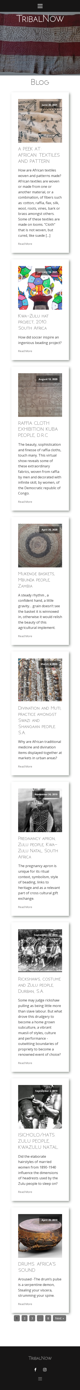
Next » (59, 1318)
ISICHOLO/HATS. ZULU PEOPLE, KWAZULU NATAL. (38, 1141)
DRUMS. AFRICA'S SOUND (37, 1267)
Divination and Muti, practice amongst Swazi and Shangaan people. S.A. (39, 720)
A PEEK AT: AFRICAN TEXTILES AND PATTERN (39, 155)
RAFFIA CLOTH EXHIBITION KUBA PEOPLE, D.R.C (38, 429)
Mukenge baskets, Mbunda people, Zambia (36, 580)
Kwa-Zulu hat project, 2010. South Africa (33, 322)
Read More (25, 244)
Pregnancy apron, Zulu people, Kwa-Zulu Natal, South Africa (38, 847)
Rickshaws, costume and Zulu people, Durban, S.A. (39, 985)
